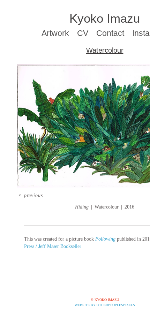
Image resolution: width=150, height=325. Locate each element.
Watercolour (104, 50)
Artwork (55, 33)
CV (82, 33)
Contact (110, 33)
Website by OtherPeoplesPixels (105, 305)
